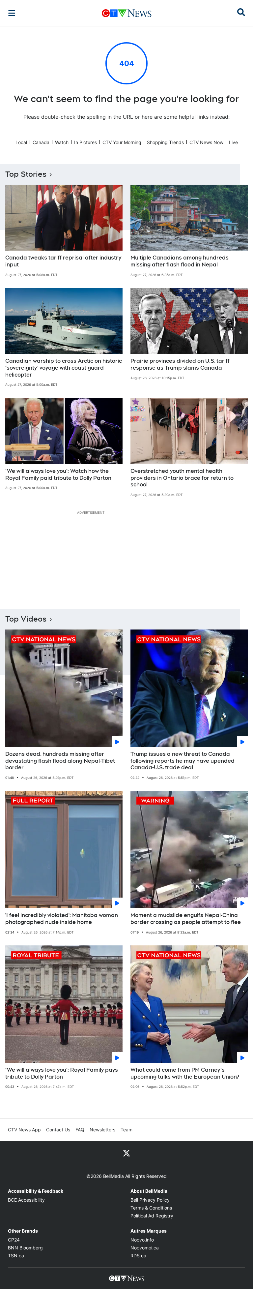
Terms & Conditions (151, 1208)
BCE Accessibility (26, 1200)
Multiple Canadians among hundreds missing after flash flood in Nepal (179, 261)
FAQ (79, 1129)
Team (126, 1129)
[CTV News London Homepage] (127, 13)
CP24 (14, 1240)
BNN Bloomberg (25, 1247)
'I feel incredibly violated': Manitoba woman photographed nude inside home (61, 918)
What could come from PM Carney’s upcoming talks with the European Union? (184, 1073)
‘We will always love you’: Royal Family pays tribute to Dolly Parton (61, 1073)
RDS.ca (138, 1255)
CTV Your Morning (121, 142)
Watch (62, 142)
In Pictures (85, 142)
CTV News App (24, 1129)
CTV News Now (206, 142)
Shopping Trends (165, 142)
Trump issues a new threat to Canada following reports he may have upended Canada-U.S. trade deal (182, 761)
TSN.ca (16, 1255)
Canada (41, 142)
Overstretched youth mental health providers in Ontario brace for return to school (182, 478)
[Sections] (11, 13)
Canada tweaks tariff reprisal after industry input (63, 261)
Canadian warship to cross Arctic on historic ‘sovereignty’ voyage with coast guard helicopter (63, 368)
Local (21, 142)
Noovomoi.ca (144, 1247)
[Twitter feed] (126, 1153)
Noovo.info (142, 1240)
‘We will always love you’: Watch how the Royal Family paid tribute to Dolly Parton (58, 474)
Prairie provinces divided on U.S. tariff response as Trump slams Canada (180, 364)
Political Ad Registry (151, 1215)
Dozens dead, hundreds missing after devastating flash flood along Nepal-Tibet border (60, 761)
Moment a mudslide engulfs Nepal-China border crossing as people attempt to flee (185, 918)
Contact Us (58, 1129)
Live (233, 142)
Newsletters (102, 1129)
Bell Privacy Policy (150, 1200)
